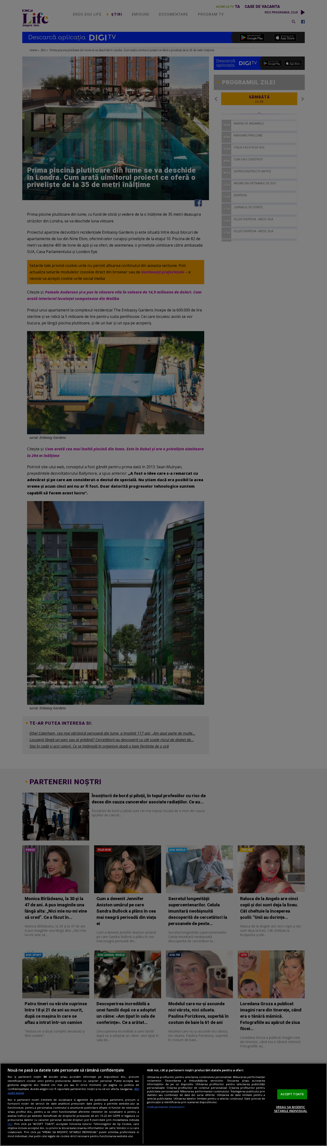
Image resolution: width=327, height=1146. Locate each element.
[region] (163, 1104)
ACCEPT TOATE (292, 1094)
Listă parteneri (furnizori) (165, 1107)
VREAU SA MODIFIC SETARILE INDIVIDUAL (290, 1109)
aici (10, 1124)
